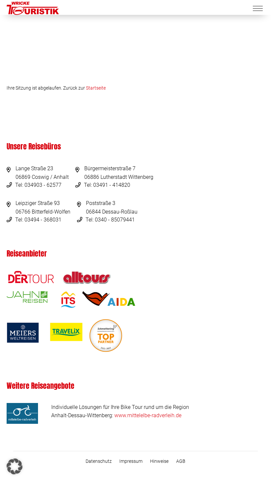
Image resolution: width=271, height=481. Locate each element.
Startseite (96, 88)
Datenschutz (99, 461)
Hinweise (159, 461)
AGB (180, 461)
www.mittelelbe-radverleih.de (147, 415)
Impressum (130, 461)
